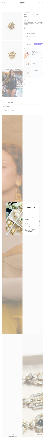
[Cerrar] (37, 204)
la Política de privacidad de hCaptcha (30, 230)
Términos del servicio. (28, 231)
